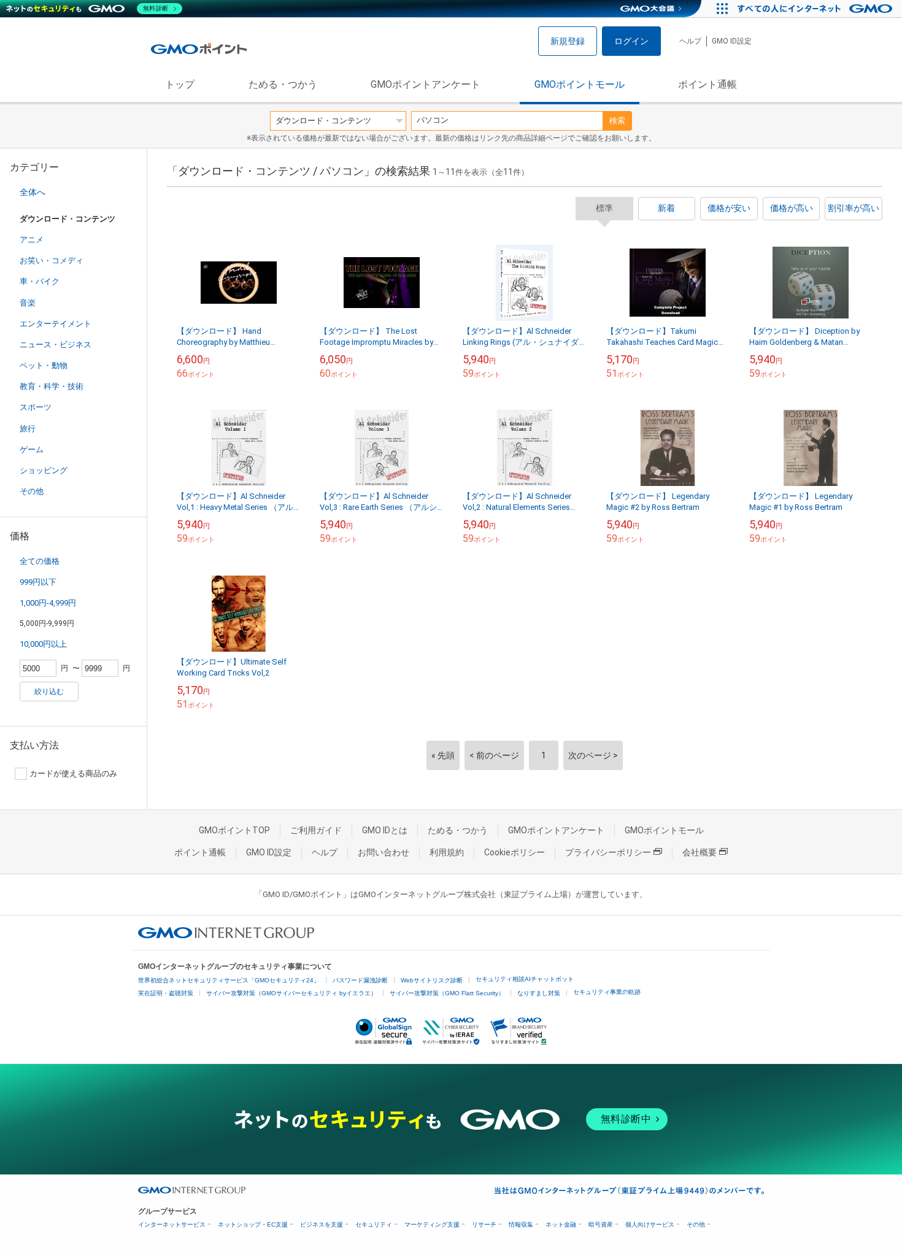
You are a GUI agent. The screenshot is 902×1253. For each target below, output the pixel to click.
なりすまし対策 (538, 993)
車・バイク (40, 281)
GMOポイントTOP (234, 830)
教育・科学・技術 (51, 386)
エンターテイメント (55, 323)
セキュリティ (373, 1224)
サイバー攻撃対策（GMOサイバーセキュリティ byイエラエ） (291, 993)
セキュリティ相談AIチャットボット (525, 979)
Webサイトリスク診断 (432, 980)
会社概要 (699, 852)
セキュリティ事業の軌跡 (607, 992)
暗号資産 (600, 1224)
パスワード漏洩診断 (360, 980)
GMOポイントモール (579, 84)
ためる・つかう (283, 84)
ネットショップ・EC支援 (253, 1224)
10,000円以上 (43, 644)
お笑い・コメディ (51, 260)
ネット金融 (560, 1224)
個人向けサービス (649, 1224)
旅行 (28, 428)
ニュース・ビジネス (55, 344)
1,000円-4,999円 (48, 602)
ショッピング (43, 470)
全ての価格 (40, 561)
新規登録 (567, 41)
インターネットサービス (172, 1224)
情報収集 (521, 1224)
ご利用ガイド (316, 830)
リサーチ (484, 1224)
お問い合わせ (383, 852)
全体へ (32, 192)
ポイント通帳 (707, 84)
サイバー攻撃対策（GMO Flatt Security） (447, 993)
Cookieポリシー (514, 852)
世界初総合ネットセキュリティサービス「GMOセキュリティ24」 (229, 980)
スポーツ (36, 407)
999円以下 (38, 582)
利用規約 (447, 852)
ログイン (631, 41)
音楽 (28, 302)
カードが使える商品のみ (73, 773)
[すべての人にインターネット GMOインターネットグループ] (816, 8)
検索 (617, 120)
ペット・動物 (43, 365)
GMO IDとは (384, 830)
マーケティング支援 (432, 1224)
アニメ (32, 239)
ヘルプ (690, 41)
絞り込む (49, 691)
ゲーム (32, 449)
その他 (32, 491)
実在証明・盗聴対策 (165, 993)
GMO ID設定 (732, 41)
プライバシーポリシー (608, 852)
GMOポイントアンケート (425, 84)
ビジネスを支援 (321, 1224)
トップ (180, 84)
